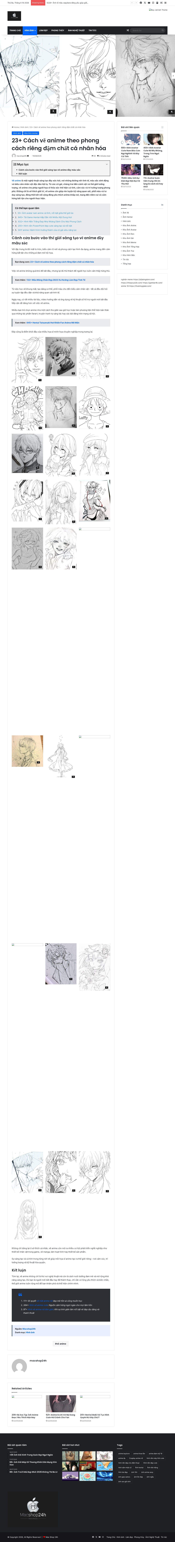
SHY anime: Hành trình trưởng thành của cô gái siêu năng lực (47, 230)
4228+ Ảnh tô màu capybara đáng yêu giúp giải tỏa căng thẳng (73, 3)
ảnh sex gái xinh (124, 1481)
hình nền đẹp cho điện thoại (128, 1463)
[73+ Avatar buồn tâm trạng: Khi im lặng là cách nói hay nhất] (153, 169)
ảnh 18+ (134, 1472)
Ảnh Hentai (127, 217)
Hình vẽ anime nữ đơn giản (40, 1309)
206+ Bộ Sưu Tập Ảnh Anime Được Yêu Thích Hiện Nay (25, 1416)
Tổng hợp (127, 264)
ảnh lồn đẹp (138, 1477)
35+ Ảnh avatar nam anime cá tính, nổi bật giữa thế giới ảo (45, 213)
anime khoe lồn (139, 1454)
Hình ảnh (29, 30)
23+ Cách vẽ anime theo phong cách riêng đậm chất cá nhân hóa (62, 262)
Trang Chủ (15, 30)
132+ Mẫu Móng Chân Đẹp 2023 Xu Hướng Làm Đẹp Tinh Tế (56, 280)
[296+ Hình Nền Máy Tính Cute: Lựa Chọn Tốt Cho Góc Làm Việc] (87, 1476)
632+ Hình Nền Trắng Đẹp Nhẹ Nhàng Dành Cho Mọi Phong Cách (49, 221)
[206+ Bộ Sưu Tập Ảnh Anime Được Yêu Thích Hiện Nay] (27, 1403)
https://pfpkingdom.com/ (144, 279)
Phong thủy (57, 30)
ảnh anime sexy (147, 1472)
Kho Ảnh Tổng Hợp (131, 247)
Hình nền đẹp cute (150, 1463)
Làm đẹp (43, 30)
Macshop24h (29, 1329)
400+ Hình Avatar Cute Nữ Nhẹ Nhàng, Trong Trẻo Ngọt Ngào (153, 152)
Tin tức (93, 30)
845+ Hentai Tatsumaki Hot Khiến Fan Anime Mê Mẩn (53, 322)
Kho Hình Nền (129, 255)
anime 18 (125, 286)
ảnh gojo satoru (124, 1477)
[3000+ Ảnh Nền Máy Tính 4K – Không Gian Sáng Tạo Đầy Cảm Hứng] (70, 1476)
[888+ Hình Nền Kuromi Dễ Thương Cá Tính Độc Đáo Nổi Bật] (105, 1455)
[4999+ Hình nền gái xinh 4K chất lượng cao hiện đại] (70, 1466)
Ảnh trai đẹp (123, 1472)
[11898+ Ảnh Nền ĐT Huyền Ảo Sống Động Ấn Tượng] (87, 1466)
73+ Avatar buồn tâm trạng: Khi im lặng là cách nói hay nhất (153, 182)
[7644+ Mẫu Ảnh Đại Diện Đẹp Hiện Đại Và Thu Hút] (131, 169)
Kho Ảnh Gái (128, 238)
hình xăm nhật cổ (124, 1467)
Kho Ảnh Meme (129, 242)
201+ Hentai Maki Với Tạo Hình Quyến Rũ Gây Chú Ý (94, 1416)
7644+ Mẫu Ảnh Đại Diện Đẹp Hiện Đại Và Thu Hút (130, 181)
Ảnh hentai (139, 1467)
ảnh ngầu (150, 1477)
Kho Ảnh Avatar (129, 230)
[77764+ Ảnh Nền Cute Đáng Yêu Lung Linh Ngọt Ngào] (105, 1466)
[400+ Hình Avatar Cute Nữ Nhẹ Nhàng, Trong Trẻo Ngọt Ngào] (153, 139)
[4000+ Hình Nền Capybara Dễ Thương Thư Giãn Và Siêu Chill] (87, 1455)
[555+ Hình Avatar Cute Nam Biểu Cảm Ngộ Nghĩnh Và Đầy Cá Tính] (131, 139)
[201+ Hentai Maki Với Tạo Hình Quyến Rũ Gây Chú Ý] (95, 1403)
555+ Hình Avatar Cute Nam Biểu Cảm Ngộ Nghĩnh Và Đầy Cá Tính (130, 152)
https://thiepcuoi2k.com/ (131, 283)
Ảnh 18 (126, 213)
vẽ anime (61, 1343)
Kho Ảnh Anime (31, 133)
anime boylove (124, 1454)
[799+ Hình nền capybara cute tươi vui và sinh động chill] (70, 1455)
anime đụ (121, 1458)
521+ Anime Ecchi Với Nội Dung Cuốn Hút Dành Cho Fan (60, 1416)
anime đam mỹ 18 (155, 1454)
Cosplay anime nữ (136, 1458)
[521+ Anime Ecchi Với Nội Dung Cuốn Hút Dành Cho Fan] (61, 1403)
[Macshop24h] (14, 16)
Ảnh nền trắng (152, 1467)
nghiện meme (127, 279)
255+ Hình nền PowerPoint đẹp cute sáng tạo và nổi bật (45, 225)
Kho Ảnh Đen (128, 234)
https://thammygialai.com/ (140, 286)
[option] (87, 76)
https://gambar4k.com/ (152, 283)
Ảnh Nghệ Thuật (76, 30)
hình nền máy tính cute (155, 1458)
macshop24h (38, 1360)
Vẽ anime (16, 180)
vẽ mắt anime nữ (44, 1301)
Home (16, 127)
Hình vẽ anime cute (38, 1305)
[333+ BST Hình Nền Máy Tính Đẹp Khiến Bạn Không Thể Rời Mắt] (105, 1476)
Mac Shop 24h (52, 1537)
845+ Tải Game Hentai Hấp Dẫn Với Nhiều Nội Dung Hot (45, 217)
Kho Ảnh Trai (128, 251)
